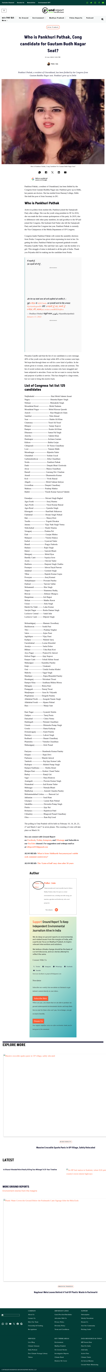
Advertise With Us (61, 1323)
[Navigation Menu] (4, 10)
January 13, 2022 (34, 316)
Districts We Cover (61, 1365)
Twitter (39, 840)
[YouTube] (10, 1328)
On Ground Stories (61, 1354)
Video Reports (75, 18)
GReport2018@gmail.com (37, 847)
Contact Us (31, 1323)
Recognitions (32, 1334)
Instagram (47, 840)
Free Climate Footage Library (38, 1358)
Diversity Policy (60, 1330)
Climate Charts (86, 1362)
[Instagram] (95, 2)
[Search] (102, 19)
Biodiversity (65, 1142)
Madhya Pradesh (65, 1291)
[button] (7, 20)
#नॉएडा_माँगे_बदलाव (34, 309)
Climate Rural (59, 1362)
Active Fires (85, 1358)
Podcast (90, 18)
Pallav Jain (54, 64)
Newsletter (31, 3)
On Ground (24, 18)
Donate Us (20, 3)
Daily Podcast (32, 1354)
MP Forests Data (86, 1347)
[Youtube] (103, 2)
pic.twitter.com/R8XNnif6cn (53, 309)
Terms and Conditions (62, 1334)
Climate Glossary (33, 1350)
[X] (91, 2)
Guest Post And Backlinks (63, 1319)
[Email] (56, 909)
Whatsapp (60, 840)
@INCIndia (42, 303)
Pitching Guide (86, 1334)
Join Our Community (88, 1330)
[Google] (21, 1328)
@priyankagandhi (34, 306)
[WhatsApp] (3, 1328)
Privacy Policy (59, 1326)
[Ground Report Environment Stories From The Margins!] (53, 10)
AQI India (84, 1354)
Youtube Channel (8, 3)
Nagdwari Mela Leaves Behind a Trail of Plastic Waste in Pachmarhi (66, 1296)
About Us (31, 1319)
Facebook (31, 840)
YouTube (32, 843)
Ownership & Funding (35, 1330)
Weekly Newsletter (87, 1323)
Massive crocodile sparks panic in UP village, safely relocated (65, 1147)
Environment (59, 1347)
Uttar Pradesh (53, 27)
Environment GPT (44, 3)
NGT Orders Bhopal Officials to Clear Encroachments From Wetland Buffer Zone (44, 1175)
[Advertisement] (53, 283)
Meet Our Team (33, 1326)
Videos (30, 1362)
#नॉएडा (32, 303)
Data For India (86, 1350)
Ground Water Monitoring (89, 1369)
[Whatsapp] (87, 2)
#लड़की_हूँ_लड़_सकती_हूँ (56, 306)
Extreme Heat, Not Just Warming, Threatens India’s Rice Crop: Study (80, 1174)
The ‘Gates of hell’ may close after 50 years (55, 863)
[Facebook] (99, 2)
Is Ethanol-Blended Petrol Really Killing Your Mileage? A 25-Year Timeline (9, 1174)
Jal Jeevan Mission (87, 1365)
